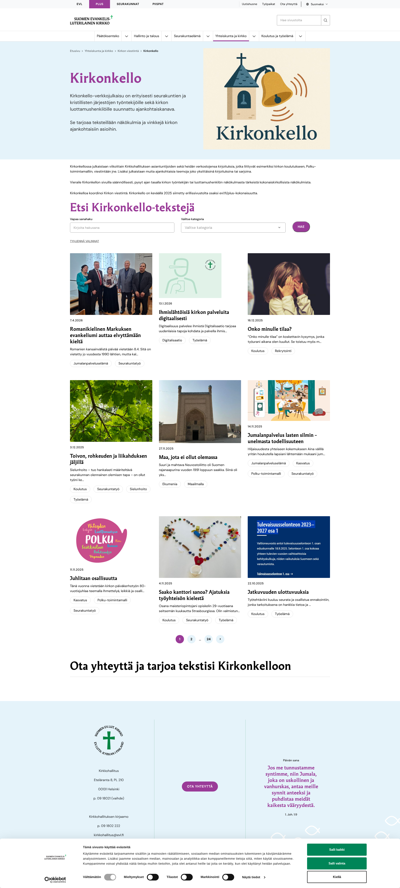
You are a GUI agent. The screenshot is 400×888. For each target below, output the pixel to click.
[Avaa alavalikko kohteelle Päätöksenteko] (126, 36)
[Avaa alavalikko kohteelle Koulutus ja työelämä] (300, 36)
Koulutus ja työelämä (277, 36)
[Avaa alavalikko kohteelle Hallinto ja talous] (166, 36)
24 (209, 639)
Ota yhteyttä (288, 4)
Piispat (158, 4)
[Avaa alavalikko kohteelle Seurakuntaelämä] (208, 36)
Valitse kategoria (192, 219)
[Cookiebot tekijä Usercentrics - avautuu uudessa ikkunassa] (55, 880)
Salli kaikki (337, 849)
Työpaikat (268, 4)
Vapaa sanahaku (81, 219)
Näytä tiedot (251, 877)
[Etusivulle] (91, 20)
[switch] (153, 877)
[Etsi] (325, 20)
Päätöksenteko (108, 36)
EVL (79, 4)
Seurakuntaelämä (187, 36)
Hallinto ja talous (146, 36)
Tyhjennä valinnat (84, 241)
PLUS (99, 4)
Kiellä (337, 877)
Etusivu (75, 51)
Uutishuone (249, 4)
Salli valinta (337, 863)
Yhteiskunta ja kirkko (231, 36)
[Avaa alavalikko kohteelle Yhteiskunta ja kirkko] (254, 36)
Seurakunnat (128, 4)
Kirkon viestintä (128, 51)
